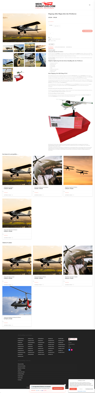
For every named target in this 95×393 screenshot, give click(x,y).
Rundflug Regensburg (61, 344)
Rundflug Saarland (41, 352)
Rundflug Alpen (60, 342)
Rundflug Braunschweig (21, 352)
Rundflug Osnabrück (41, 354)
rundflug (54, 40)
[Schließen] (65, 385)
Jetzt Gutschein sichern (58, 388)
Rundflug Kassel (30, 350)
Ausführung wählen (7, 237)
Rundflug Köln (40, 344)
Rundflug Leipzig (30, 338)
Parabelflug (19, 379)
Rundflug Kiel (20, 342)
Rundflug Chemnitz (31, 340)
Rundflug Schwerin (21, 346)
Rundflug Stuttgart (51, 344)
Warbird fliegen (20, 377)
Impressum (84, 391)
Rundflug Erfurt (30, 348)
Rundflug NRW (40, 340)
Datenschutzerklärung (80, 391)
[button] (93, 380)
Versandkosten (52, 21)
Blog (69, 340)
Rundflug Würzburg (61, 346)
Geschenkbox (50, 25)
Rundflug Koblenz (41, 350)
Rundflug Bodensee (51, 348)
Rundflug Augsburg (61, 340)
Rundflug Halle (30, 346)
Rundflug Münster (41, 338)
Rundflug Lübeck (20, 344)
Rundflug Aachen (40, 348)
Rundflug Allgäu (60, 338)
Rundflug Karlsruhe (51, 342)
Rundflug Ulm (50, 350)
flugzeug (51, 40)
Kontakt (69, 347)
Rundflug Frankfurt (61, 348)
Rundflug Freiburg (51, 346)
